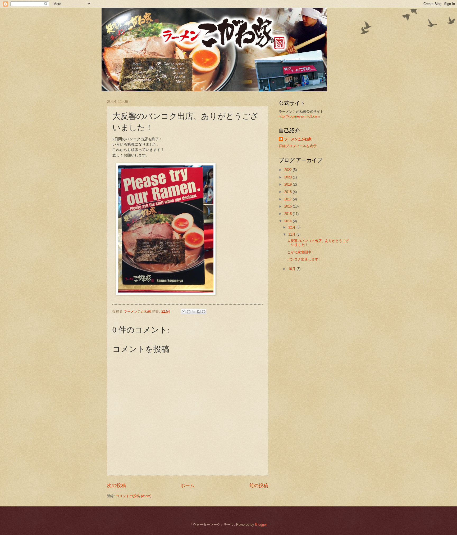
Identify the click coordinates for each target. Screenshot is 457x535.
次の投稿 (116, 485)
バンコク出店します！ (304, 259)
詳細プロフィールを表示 (298, 146)
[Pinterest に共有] (203, 311)
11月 (292, 234)
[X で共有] (193, 311)
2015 (288, 214)
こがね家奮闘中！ (301, 252)
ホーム (187, 485)
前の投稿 (258, 485)
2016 (288, 206)
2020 (288, 177)
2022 (288, 170)
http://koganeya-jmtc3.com (299, 116)
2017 (288, 199)
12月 (292, 227)
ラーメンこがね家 (298, 139)
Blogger (261, 525)
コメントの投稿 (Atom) (133, 496)
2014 (288, 221)
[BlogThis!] (188, 311)
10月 (292, 269)
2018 (288, 192)
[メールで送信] (183, 311)
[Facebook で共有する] (198, 311)
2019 (288, 184)
